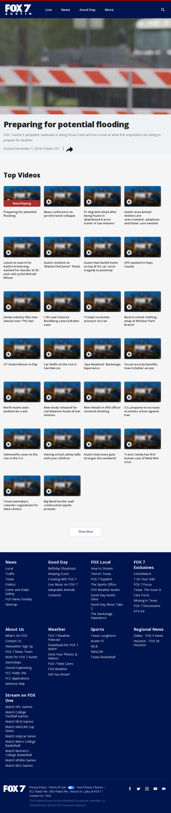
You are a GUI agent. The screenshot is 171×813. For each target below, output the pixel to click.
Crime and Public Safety (17, 592)
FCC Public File (15, 673)
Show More (85, 531)
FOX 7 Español (101, 579)
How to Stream (102, 568)
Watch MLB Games (19, 721)
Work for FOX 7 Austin (21, 657)
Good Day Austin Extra (103, 597)
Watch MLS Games (19, 765)
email (163, 788)
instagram (147, 788)
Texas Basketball (103, 657)
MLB (94, 646)
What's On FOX (16, 635)
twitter (138, 788)
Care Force (141, 595)
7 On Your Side (144, 579)
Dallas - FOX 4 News (148, 635)
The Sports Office (103, 584)
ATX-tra (139, 611)
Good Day (58, 562)
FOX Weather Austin (105, 590)
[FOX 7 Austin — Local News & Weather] (20, 9)
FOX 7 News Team (19, 651)
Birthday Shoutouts (62, 568)
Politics (10, 584)
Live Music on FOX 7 (62, 584)
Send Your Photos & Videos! (62, 656)
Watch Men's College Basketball (20, 743)
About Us (14, 629)
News (10, 562)
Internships (13, 662)
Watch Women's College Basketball (18, 753)
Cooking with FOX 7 (62, 579)
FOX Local (101, 562)
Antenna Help (15, 684)
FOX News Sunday (18, 599)
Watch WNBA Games (20, 760)
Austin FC (97, 641)
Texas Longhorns (103, 635)
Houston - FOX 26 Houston (146, 643)
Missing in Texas (145, 600)
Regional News (148, 629)
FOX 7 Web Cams (60, 663)
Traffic (10, 574)
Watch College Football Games (16, 714)
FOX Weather (57, 669)
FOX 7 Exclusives (144, 564)
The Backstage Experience (101, 616)
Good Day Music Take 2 (107, 606)
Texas (9, 579)
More (109, 9)
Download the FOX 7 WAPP (63, 647)
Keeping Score (58, 574)
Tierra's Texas (101, 574)
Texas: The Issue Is (147, 590)
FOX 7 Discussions (147, 606)
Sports (97, 629)
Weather (56, 629)
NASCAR (97, 651)
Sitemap (11, 604)
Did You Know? (59, 674)
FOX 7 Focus (143, 584)
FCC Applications (17, 678)
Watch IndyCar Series (20, 736)
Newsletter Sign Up (19, 646)
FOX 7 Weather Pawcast (59, 637)
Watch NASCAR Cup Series (19, 729)
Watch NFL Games (19, 707)
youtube (155, 788)
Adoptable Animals (61, 590)
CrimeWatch (142, 574)
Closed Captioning (18, 667)
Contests (54, 595)
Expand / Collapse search (163, 9)
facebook (130, 788)
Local (9, 568)
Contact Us (13, 641)
